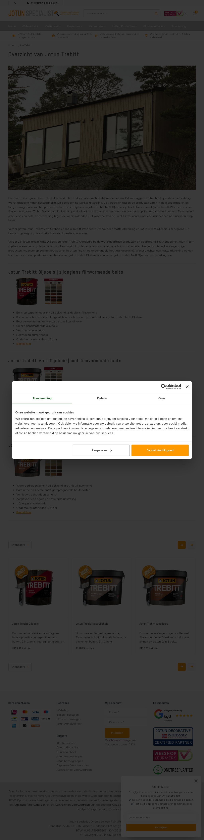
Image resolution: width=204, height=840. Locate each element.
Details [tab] (102, 398)
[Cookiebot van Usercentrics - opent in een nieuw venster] (163, 387)
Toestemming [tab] (42, 398)
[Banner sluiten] (187, 386)
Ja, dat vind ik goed (160, 450)
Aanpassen (99, 450)
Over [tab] (161, 398)
